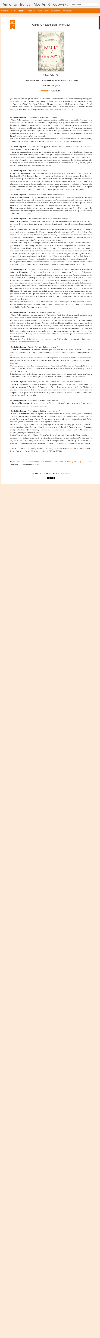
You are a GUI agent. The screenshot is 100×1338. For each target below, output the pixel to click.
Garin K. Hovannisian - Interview (51, 24)
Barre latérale (43, 10)
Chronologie (67, 10)
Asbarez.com (46, 90)
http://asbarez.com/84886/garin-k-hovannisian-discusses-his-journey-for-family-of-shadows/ (54, 461)
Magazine (22, 10)
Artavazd (67, 473)
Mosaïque (31, 10)
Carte (13, 10)
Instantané (55, 10)
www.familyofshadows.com (60, 109)
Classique (5, 10)
